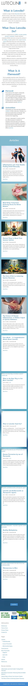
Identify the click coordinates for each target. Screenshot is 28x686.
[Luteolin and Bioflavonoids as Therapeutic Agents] (13, 487)
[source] (20, 102)
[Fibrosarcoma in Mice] (14, 564)
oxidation (7, 111)
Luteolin (3, 639)
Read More (5, 179)
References (4, 626)
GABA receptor (8, 39)
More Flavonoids (5, 650)
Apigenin (5, 652)
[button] (14, 604)
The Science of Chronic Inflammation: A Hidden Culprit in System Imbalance (14, 317)
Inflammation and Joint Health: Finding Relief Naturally (14, 165)
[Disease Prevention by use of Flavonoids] (14, 450)
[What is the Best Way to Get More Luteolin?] (14, 374)
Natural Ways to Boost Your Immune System (12, 239)
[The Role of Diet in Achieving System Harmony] (14, 266)
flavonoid (17, 13)
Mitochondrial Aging (7, 646)
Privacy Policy (4, 630)
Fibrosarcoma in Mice (10, 568)
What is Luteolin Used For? (12, 424)
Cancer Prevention (7, 643)
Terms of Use (4, 628)
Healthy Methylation (10, 530)
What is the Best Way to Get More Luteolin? (13, 379)
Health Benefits (6, 641)
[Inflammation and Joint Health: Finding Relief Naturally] (14, 154)
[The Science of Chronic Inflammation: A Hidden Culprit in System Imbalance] (14, 305)
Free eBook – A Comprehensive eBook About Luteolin (13, 338)
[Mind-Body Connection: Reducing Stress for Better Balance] (14, 192)
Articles (3, 659)
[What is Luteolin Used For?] (14, 416)
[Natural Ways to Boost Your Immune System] (14, 228)
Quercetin (5, 654)
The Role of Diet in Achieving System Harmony (13, 277)
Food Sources (4, 648)
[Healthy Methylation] (14, 526)
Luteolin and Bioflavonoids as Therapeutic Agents (13, 491)
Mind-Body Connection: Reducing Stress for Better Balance (12, 204)
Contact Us (4, 632)
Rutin (4, 657)
